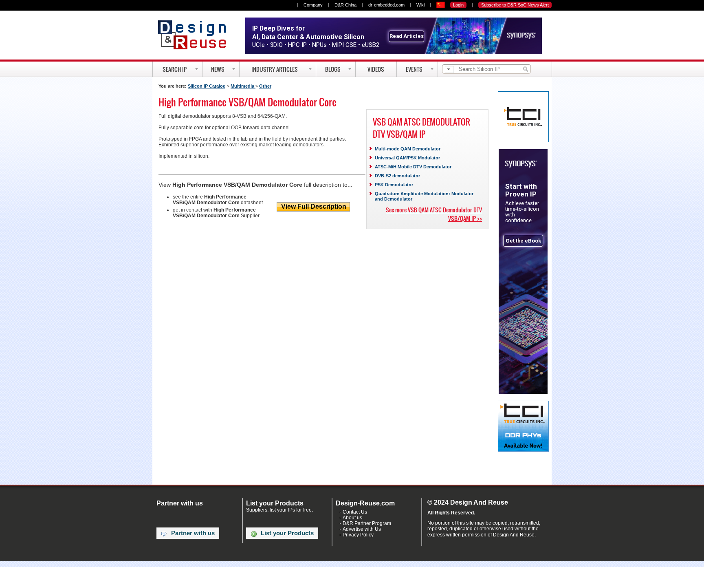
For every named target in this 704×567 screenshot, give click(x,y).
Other (265, 86)
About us (352, 518)
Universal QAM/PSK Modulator (407, 157)
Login (458, 4)
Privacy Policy (358, 535)
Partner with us (193, 533)
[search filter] (449, 69)
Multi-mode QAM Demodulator (407, 148)
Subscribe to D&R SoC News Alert (515, 4)
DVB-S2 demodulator (397, 175)
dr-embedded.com (386, 4)
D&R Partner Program (367, 523)
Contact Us (355, 512)
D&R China (345, 4)
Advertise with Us (362, 529)
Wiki (420, 4)
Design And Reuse (196, 34)
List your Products (287, 533)
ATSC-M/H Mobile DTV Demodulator (413, 166)
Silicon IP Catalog (207, 86)
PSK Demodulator (394, 184)
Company (313, 4)
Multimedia (243, 86)
